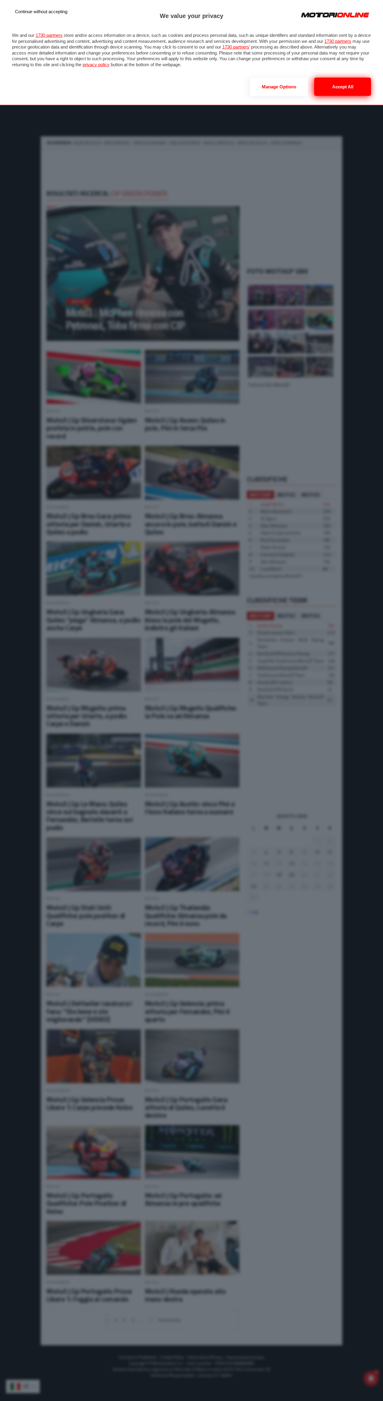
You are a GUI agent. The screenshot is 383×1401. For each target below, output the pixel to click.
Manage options (279, 86)
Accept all (342, 86)
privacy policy (96, 64)
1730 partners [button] (49, 35)
